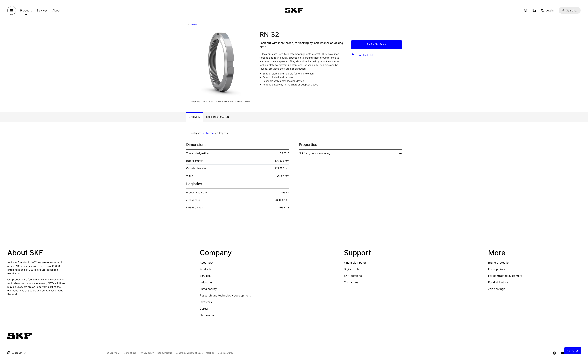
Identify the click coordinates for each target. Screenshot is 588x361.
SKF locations (353, 275)
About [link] (56, 10)
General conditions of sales (189, 353)
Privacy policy (147, 353)
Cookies (210, 353)
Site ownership (164, 353)
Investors (206, 302)
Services (205, 275)
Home (194, 24)
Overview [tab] (194, 117)
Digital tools (351, 269)
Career (204, 308)
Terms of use (129, 353)
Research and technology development (225, 295)
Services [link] (42, 10)
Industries (206, 282)
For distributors (498, 282)
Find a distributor (376, 44)
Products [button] (26, 10)
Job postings (496, 289)
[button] (525, 10)
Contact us (351, 282)
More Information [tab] (217, 117)
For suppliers (496, 269)
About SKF (206, 262)
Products (205, 269)
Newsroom (207, 315)
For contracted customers (505, 275)
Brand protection (499, 262)
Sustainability (208, 289)
